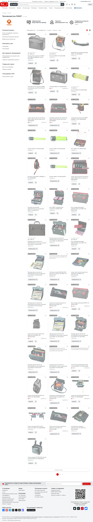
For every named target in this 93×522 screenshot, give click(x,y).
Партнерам (21, 498)
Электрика (34, 8)
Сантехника (69, 8)
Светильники (5, 48)
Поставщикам (22, 495)
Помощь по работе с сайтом (58, 495)
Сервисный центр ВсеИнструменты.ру (56, 491)
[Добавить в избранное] (45, 34)
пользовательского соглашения (51, 517)
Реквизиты (5, 490)
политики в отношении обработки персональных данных (28, 517)
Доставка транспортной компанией (41, 492)
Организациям (22, 497)
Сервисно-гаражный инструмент (10, 59)
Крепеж (19, 8)
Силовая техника (42, 8)
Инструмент (12, 8)
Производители (6, 497)
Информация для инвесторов (9, 493)
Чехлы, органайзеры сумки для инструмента (10, 33)
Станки (50, 8)
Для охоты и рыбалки (7, 67)
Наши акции (21, 490)
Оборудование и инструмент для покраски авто (10, 56)
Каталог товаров (6, 504)
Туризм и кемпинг (6, 69)
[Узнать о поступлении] (35, 63)
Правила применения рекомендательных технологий (10, 501)
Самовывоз (38, 495)
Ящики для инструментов (8, 39)
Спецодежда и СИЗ (59, 8)
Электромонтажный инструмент (10, 36)
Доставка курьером (40, 490)
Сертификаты (5, 495)
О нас (3, 492)
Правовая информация (8, 499)
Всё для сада (26, 8)
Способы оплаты (39, 497)
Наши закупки (22, 500)
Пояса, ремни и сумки (7, 76)
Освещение (5, 46)
